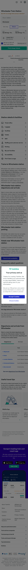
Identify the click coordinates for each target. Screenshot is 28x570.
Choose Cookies (14, 301)
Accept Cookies (14, 296)
